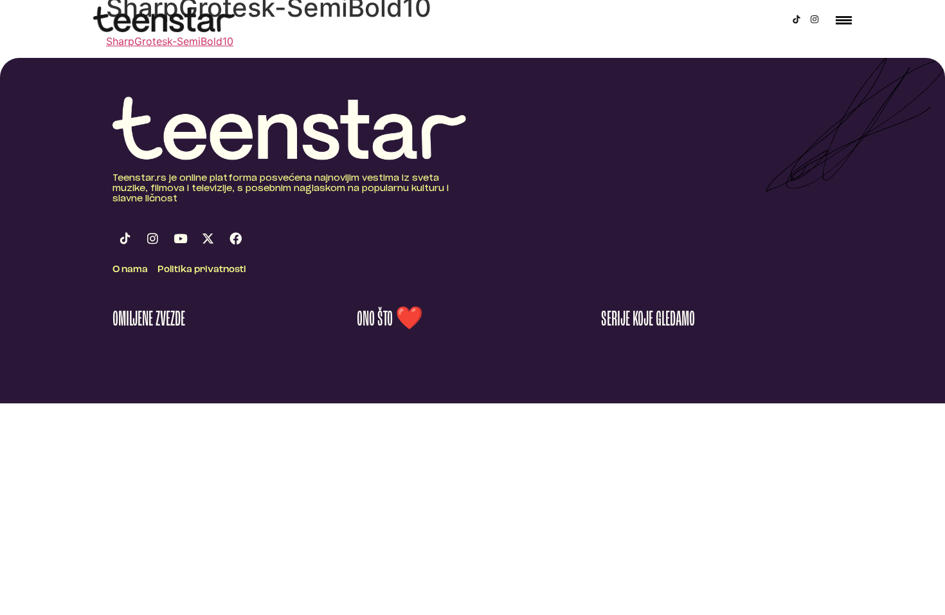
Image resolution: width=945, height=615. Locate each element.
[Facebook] (235, 238)
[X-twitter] (207, 238)
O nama (130, 270)
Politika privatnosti (202, 270)
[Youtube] (180, 238)
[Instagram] (815, 19)
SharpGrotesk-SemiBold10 (169, 41)
